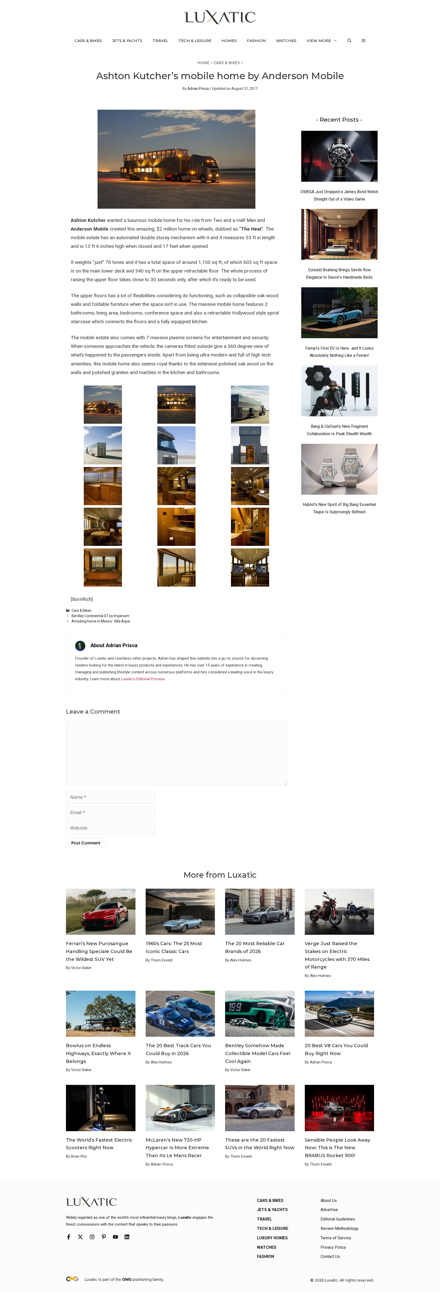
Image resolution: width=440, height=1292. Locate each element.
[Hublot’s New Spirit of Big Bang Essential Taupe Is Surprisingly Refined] (339, 470)
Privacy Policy (333, 1247)
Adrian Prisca (198, 89)
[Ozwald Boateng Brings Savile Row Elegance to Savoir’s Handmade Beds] (339, 235)
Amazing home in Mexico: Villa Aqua (101, 621)
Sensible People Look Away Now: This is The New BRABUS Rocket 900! (337, 1147)
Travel (160, 40)
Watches (286, 40)
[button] (349, 41)
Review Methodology (340, 1228)
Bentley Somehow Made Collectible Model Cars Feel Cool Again (257, 1053)
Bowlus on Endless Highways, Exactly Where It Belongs (98, 1053)
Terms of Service (336, 1238)
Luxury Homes (272, 1238)
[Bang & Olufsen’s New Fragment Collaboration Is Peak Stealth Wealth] (339, 392)
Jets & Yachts (127, 40)
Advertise (329, 1209)
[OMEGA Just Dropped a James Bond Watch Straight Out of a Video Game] (339, 157)
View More (319, 40)
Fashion (256, 40)
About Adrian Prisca (114, 645)
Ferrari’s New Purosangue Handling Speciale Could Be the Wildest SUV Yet (99, 951)
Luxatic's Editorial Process (143, 679)
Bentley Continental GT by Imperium (100, 616)
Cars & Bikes (88, 40)
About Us (329, 1200)
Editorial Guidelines (338, 1219)
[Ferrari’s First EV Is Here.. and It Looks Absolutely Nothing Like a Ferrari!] (339, 314)
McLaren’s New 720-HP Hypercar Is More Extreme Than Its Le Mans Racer (177, 1147)
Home (203, 63)
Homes (229, 40)
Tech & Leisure (194, 40)
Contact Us (330, 1256)
